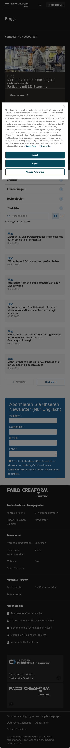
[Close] (63, 106)
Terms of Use (45, 146)
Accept (35, 155)
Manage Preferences (35, 172)
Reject (35, 163)
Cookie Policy (31, 146)
